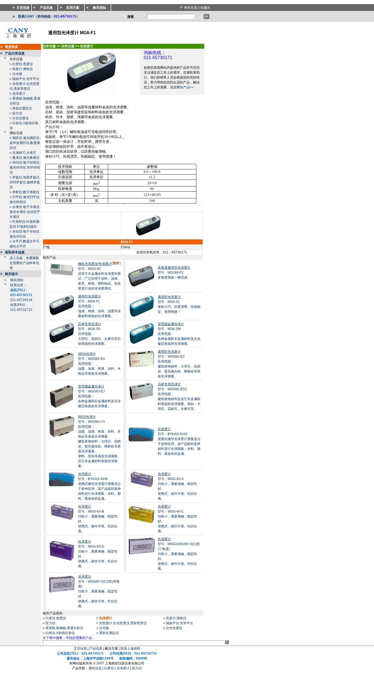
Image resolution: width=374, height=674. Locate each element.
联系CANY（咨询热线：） (48, 16)
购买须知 (16, 280)
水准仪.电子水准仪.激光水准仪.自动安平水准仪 (25, 212)
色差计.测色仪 (22, 69)
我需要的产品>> (182, 87)
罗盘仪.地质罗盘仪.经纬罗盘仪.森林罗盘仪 (25, 182)
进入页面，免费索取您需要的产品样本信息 (24, 263)
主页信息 (80, 648)
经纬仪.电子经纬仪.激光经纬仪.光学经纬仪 (25, 167)
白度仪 (109, 668)
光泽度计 (18, 94)
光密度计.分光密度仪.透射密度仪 (123, 623)
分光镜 (17, 74)
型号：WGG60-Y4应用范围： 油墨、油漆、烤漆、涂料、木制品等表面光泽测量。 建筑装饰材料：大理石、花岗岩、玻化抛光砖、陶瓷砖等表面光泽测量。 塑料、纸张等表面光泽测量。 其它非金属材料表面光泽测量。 (99, 441)
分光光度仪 (20, 118)
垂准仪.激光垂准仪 (25, 158)
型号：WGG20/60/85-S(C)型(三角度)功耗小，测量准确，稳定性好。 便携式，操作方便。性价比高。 (179, 554)
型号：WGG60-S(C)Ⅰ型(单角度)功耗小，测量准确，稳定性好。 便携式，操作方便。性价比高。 (99, 591)
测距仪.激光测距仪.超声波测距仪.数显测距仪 (25, 143)
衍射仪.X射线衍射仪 (60, 633)
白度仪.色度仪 (22, 64)
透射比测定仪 (22, 108)
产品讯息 (95, 648)
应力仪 (17, 113)
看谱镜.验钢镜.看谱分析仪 (64, 628)
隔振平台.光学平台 (25, 79)
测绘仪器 (95, 668)
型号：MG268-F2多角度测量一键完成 (174, 272)
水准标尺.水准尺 (24, 153)
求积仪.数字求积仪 (25, 192)
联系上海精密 (130, 648)
